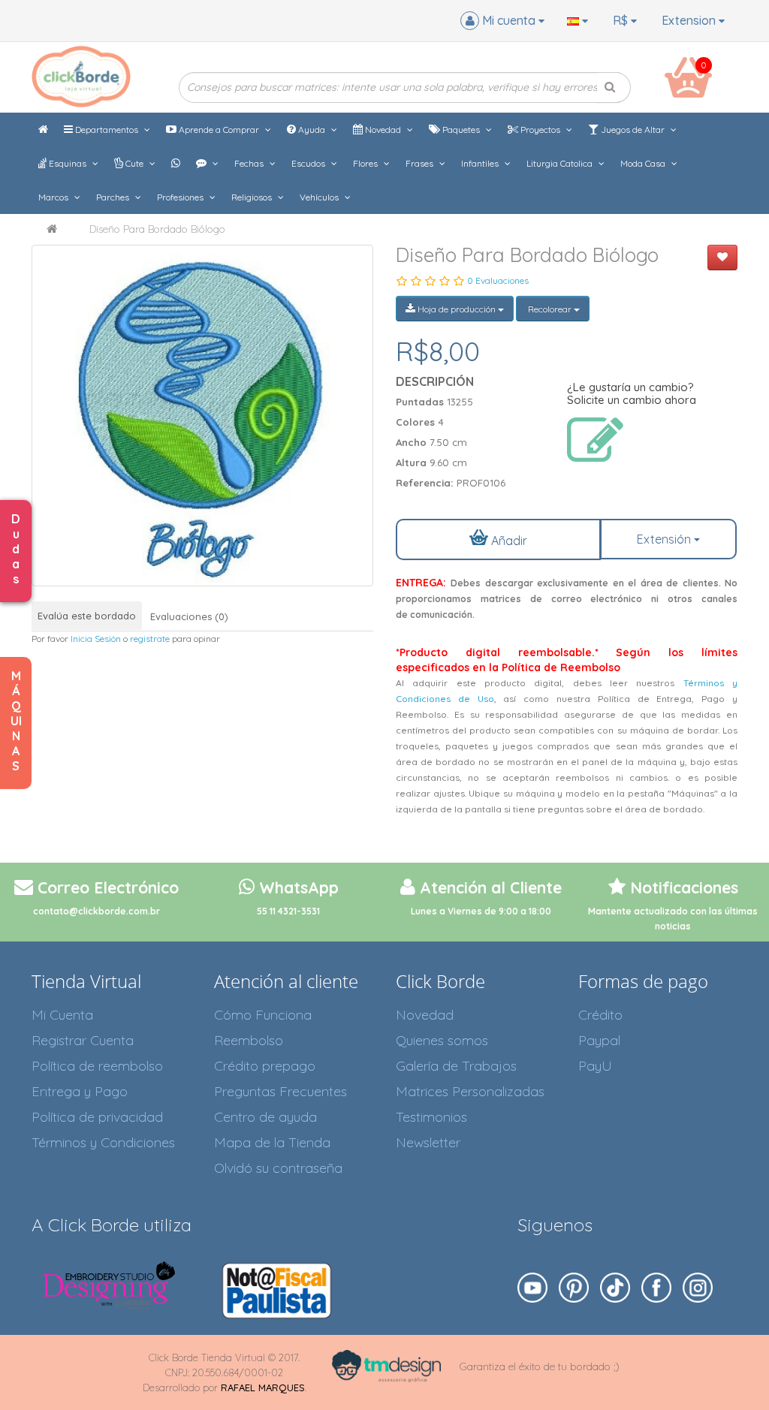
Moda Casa (644, 163)
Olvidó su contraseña (278, 1168)
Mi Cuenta (62, 1014)
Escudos (309, 163)
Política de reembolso (97, 1065)
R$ (622, 20)
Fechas (250, 163)
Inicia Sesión (96, 638)
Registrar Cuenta (83, 1040)
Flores (366, 163)
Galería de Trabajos (456, 1065)
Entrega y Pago (80, 1091)
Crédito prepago (264, 1065)
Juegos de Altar (633, 129)
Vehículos (320, 197)
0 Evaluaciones (498, 280)
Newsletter (428, 1142)
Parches (113, 197)
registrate (150, 638)
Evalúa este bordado (87, 616)
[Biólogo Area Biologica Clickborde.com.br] (202, 415)
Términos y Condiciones (103, 1142)
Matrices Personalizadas (470, 1091)
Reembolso (248, 1040)
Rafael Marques (263, 1387)
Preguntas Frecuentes (280, 1091)
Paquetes (461, 129)
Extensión (665, 539)
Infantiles (481, 163)
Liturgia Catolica (560, 163)
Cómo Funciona (263, 1014)
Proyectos (540, 129)
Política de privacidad (97, 1116)
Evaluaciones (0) (189, 616)
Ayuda (311, 129)
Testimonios (431, 1116)
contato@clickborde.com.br (96, 911)
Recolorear (550, 309)
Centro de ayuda (265, 1116)
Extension (690, 20)
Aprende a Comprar (218, 129)
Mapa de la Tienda (272, 1142)
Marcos (54, 197)
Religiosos (252, 197)
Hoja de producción (456, 309)
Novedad (383, 129)
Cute (134, 163)
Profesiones (181, 197)
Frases (421, 163)
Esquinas (68, 163)
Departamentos (106, 129)
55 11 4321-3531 (288, 911)
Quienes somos (442, 1040)
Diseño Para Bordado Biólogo (157, 229)
